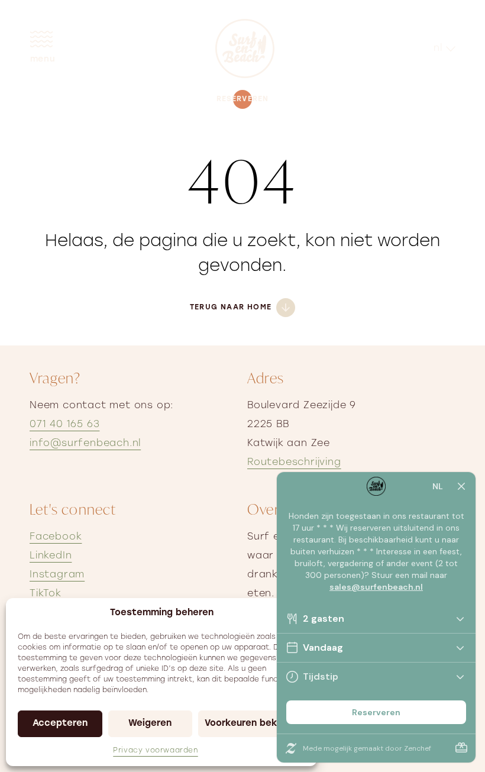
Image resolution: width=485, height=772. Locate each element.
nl (438, 48)
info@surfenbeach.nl (85, 443)
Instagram (57, 575)
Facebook (56, 537)
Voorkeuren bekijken (252, 723)
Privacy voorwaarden (155, 750)
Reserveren (242, 99)
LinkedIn (51, 556)
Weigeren (150, 723)
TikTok (46, 594)
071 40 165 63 (64, 424)
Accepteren (60, 723)
